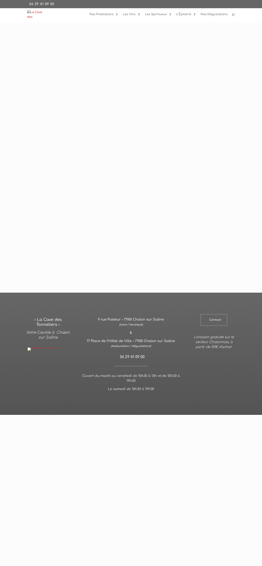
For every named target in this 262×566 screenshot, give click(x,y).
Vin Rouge (53, 300)
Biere (196, 300)
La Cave (44, 43)
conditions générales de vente (132, 404)
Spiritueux (163, 300)
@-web (108, 399)
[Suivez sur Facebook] (214, 399)
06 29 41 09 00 (41, 4)
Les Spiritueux (156, 14)
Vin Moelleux (140, 300)
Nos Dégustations (214, 14)
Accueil (31, 43)
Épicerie (210, 300)
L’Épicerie (183, 14)
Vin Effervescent (113, 300)
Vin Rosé (90, 300)
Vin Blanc (72, 300)
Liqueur (181, 300)
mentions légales (128, 399)
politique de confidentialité (161, 399)
